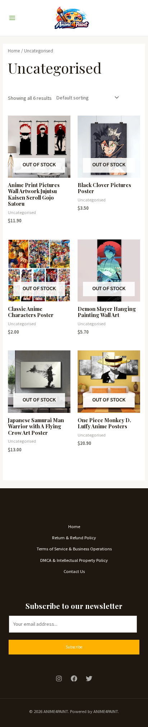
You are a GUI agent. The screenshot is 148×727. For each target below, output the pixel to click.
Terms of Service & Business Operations (74, 548)
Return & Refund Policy (74, 537)
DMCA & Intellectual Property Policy (74, 560)
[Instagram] (59, 678)
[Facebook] (74, 678)
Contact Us (74, 571)
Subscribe (74, 646)
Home (14, 51)
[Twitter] (89, 678)
